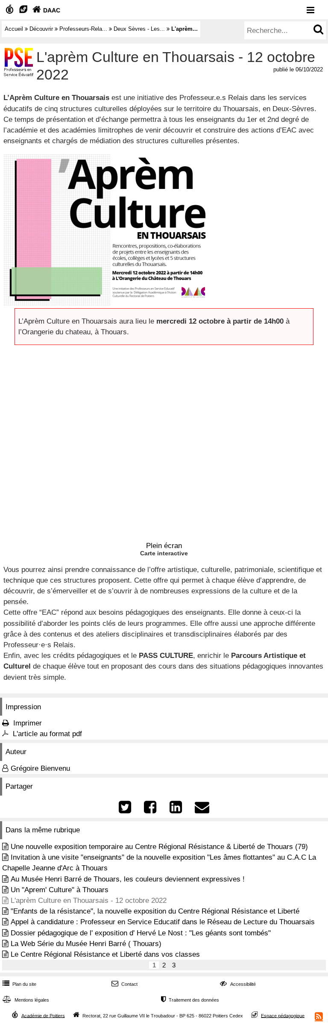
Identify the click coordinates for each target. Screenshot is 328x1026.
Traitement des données (190, 999)
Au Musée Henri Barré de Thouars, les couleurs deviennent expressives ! (128, 879)
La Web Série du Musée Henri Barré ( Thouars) (86, 944)
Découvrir (41, 29)
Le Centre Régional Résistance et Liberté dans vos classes (105, 954)
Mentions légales (26, 999)
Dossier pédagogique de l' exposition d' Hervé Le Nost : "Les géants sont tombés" (141, 933)
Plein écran (164, 546)
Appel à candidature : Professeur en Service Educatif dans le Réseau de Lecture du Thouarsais (163, 922)
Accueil (14, 29)
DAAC (46, 10)
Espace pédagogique (283, 1015)
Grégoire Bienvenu (40, 768)
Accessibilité (237, 984)
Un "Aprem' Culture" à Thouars (59, 890)
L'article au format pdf (47, 734)
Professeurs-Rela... (83, 29)
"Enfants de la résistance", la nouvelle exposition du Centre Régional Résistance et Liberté (155, 911)
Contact (124, 984)
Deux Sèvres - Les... (139, 29)
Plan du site (19, 984)
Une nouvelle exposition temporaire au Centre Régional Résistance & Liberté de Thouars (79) (159, 847)
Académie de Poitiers (43, 1015)
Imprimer (27, 723)
